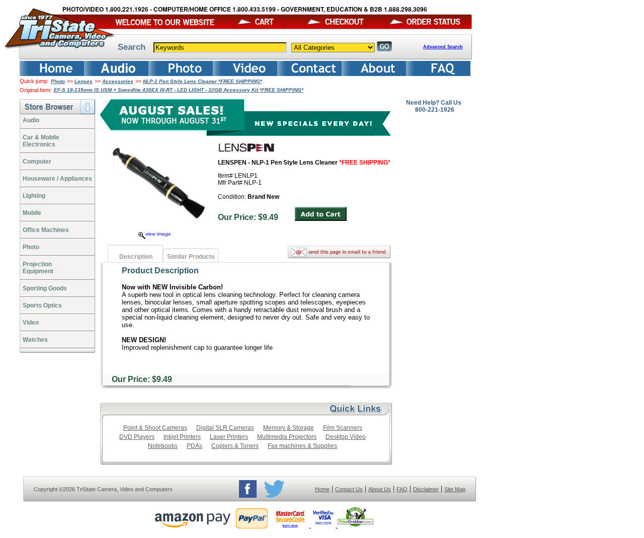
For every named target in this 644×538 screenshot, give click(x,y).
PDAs (194, 445)
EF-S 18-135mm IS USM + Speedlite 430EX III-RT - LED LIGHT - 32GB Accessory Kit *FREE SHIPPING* (178, 90)
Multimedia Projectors (286, 436)
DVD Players (136, 436)
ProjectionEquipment (38, 268)
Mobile (32, 212)
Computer (37, 161)
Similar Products (191, 256)
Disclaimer (426, 489)
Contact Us (349, 489)
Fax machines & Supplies (302, 445)
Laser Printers (229, 436)
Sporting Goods (45, 288)
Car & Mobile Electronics (41, 141)
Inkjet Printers (182, 436)
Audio (31, 120)
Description (135, 256)
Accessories (117, 81)
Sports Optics (42, 305)
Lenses (83, 81)
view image (158, 234)
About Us (379, 489)
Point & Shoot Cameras (155, 427)
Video (31, 322)
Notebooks (163, 445)
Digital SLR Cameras (225, 427)
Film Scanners (342, 427)
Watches (35, 339)
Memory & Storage (288, 427)
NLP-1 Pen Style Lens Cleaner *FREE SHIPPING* (202, 81)
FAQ (402, 489)
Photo (58, 81)
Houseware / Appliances (57, 178)
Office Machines (46, 230)
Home (322, 489)
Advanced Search (443, 46)
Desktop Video (346, 436)
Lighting (34, 195)
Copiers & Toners (235, 445)
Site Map (454, 489)
